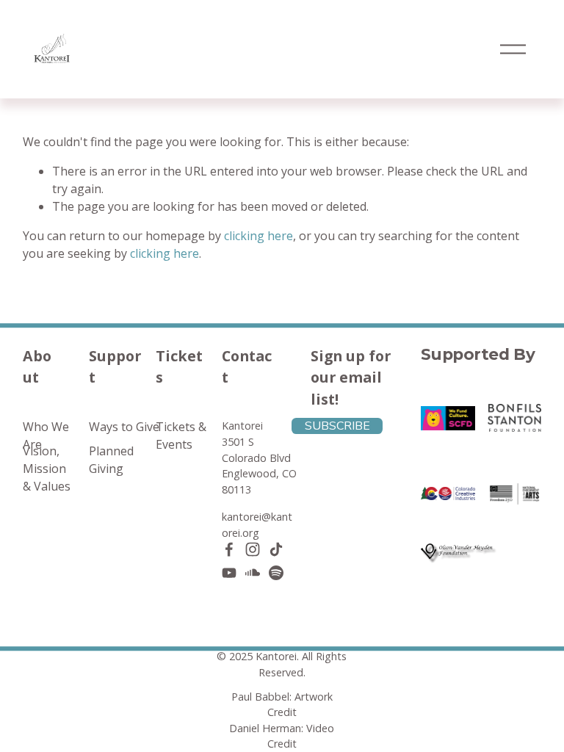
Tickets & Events (181, 435)
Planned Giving (111, 460)
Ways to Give (124, 427)
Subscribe (337, 426)
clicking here (258, 236)
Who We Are (46, 435)
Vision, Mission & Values (46, 468)
